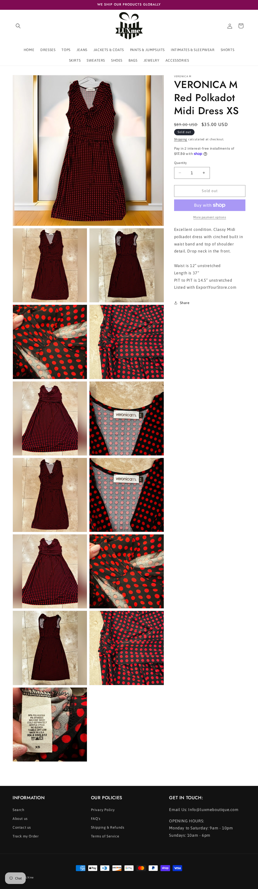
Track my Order (26, 836)
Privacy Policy (103, 810)
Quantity (180, 163)
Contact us (22, 827)
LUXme (29, 877)
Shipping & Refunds (107, 827)
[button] (18, 25)
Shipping (180, 139)
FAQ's (96, 819)
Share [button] (185, 303)
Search (18, 810)
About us (20, 819)
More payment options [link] (209, 217)
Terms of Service (105, 836)
